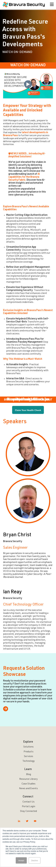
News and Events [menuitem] (28, 788)
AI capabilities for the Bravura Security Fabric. (24, 177)
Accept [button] (21, 860)
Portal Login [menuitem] (28, 806)
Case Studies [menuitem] (28, 784)
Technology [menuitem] (28, 761)
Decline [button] (34, 860)
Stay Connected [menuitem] (28, 811)
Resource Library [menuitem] (28, 779)
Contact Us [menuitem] (28, 802)
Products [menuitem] (28, 752)
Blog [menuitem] (28, 774)
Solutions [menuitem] (28, 747)
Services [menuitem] (28, 756)
